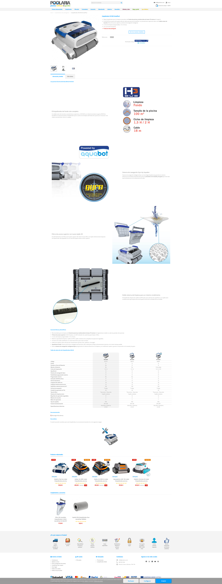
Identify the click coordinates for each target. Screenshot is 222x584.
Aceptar (163, 581)
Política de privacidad (57, 570)
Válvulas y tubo (126, 9)
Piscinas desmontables (57, 9)
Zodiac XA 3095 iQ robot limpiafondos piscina (101, 480)
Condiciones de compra (57, 565)
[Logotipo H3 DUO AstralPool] (75, 68)
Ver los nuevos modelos (137, 32)
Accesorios (93, 9)
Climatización (101, 9)
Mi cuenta (78, 560)
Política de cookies (56, 568)
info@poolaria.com (159, 2)
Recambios (117, 9)
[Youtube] (155, 561)
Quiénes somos (55, 562)
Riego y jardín (136, 9)
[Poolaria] (60, 4)
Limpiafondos (68, 9)
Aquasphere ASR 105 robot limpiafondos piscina (121, 480)
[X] (152, 561)
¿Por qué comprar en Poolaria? (58, 535)
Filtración (76, 9)
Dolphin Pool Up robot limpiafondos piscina (60, 480)
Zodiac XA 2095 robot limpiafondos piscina (81, 480)
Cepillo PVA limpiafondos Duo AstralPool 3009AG (80, 518)
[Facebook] (146, 561)
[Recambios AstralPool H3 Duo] (111, 437)
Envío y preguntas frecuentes (59, 563)
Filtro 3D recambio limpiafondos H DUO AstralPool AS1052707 (60, 519)
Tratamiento (85, 9)
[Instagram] (149, 561)
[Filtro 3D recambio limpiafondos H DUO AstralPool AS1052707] (60, 506)
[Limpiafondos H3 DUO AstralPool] (74, 39)
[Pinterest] (158, 561)
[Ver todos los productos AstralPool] (141, 41)
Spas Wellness (145, 9)
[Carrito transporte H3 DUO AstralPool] (65, 68)
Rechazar (131, 581)
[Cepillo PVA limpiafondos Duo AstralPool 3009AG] (81, 506)
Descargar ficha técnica (57, 415)
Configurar (147, 581)
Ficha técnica (70, 76)
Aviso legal (54, 567)
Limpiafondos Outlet (102, 562)
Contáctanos (55, 560)
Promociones (100, 560)
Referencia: (104, 37)
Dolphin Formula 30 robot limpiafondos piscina (141, 480)
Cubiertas (109, 9)
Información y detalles (57, 76)
